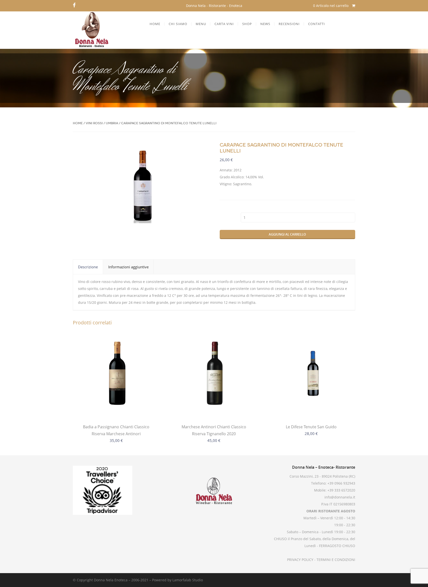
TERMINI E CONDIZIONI (335, 559)
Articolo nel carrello (331, 5)
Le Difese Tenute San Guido (311, 427)
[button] (200, 149)
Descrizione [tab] (88, 266)
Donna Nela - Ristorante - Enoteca (214, 5)
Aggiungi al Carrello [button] (311, 408)
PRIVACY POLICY (300, 559)
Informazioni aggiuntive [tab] (128, 266)
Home (78, 123)
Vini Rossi (94, 123)
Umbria (112, 123)
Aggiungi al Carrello (287, 234)
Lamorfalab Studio (187, 580)
